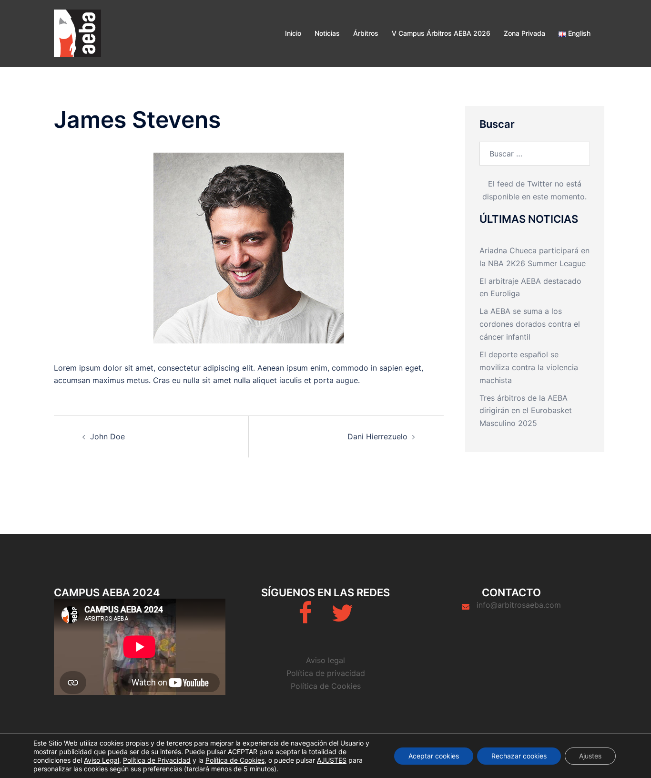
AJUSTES (331, 760)
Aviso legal (325, 660)
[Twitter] (342, 618)
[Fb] (305, 618)
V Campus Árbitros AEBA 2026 (441, 33)
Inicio (293, 33)
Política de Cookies (326, 686)
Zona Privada (524, 33)
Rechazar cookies (519, 756)
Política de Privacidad (157, 760)
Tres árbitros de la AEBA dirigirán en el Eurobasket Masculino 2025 (525, 410)
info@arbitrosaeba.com (519, 605)
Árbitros (365, 33)
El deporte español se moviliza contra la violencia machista (528, 367)
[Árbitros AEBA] (77, 32)
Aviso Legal (101, 760)
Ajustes (590, 756)
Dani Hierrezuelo (377, 436)
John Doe (107, 436)
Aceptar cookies (433, 756)
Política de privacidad (325, 673)
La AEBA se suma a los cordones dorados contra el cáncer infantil (529, 324)
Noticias (327, 33)
